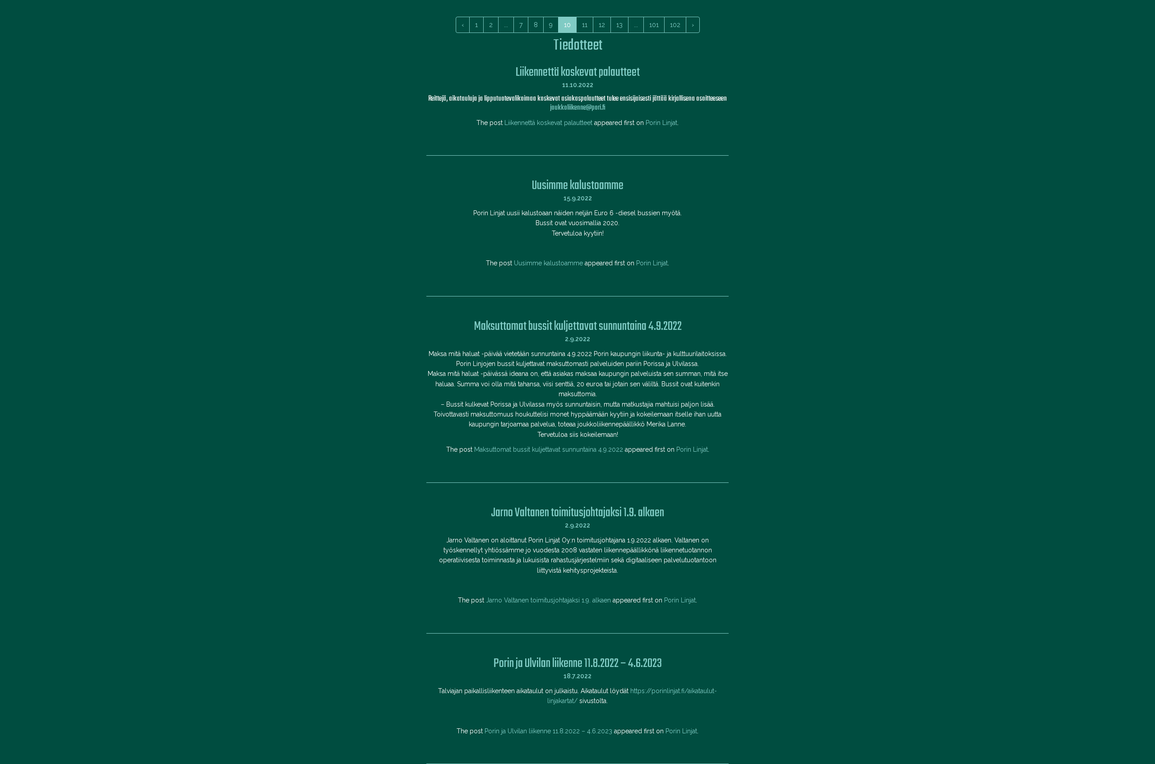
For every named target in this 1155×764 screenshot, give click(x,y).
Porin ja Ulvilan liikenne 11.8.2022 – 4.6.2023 (548, 731)
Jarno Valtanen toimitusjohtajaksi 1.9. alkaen (548, 600)
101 (654, 24)
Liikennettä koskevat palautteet (548, 122)
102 (675, 24)
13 (619, 24)
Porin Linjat (661, 122)
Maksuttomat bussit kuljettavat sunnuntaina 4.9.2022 (548, 449)
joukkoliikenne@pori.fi (577, 108)
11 (584, 24)
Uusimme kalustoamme (548, 263)
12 (602, 24)
